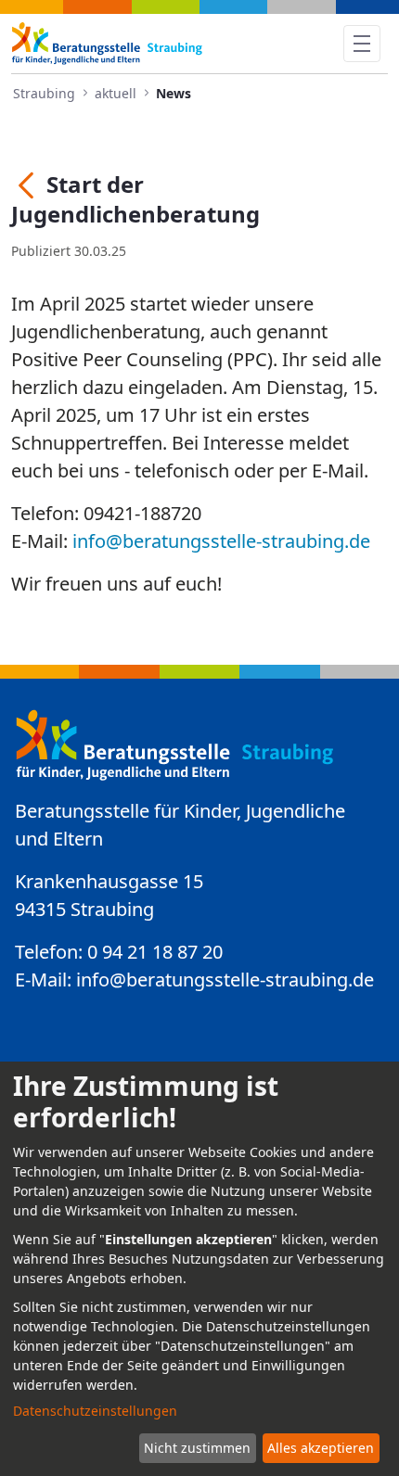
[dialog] (199, 1269)
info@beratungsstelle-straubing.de (221, 541)
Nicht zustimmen (197, 1448)
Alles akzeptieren (320, 1448)
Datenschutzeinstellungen (95, 1410)
